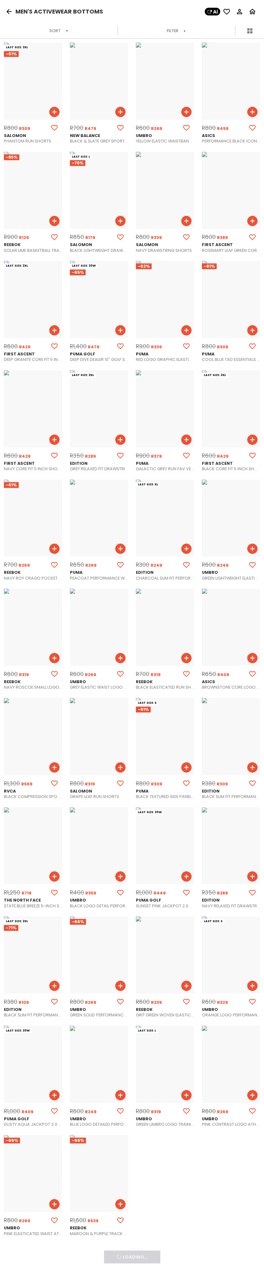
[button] (10, 11)
